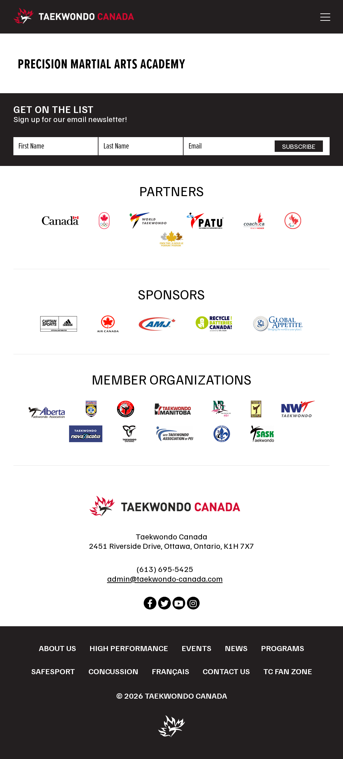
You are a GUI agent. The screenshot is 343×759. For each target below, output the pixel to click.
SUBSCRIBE (299, 146)
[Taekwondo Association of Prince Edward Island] (174, 433)
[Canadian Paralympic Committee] (292, 226)
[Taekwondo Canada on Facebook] (150, 603)
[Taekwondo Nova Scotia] (85, 433)
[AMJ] (157, 328)
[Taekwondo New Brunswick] (221, 409)
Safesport (53, 671)
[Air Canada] (107, 329)
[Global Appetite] (278, 329)
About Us (57, 648)
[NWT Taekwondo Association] (298, 409)
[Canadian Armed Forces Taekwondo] (125, 409)
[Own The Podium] (171, 244)
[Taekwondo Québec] (221, 433)
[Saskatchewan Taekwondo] (262, 433)
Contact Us (226, 671)
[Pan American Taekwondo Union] (205, 225)
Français (170, 671)
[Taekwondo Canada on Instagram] (193, 603)
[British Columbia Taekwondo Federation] (91, 409)
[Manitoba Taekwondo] (172, 409)
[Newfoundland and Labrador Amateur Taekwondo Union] (256, 409)
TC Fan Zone (287, 671)
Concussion (113, 671)
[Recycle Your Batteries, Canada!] (214, 329)
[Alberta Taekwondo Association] (46, 415)
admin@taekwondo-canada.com (165, 578)
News (236, 648)
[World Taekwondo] (148, 225)
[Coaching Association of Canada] (254, 226)
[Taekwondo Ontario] (129, 433)
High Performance (128, 648)
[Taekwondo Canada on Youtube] (179, 603)
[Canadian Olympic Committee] (104, 226)
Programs (282, 648)
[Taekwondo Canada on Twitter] (164, 603)
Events (196, 648)
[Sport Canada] (60, 222)
